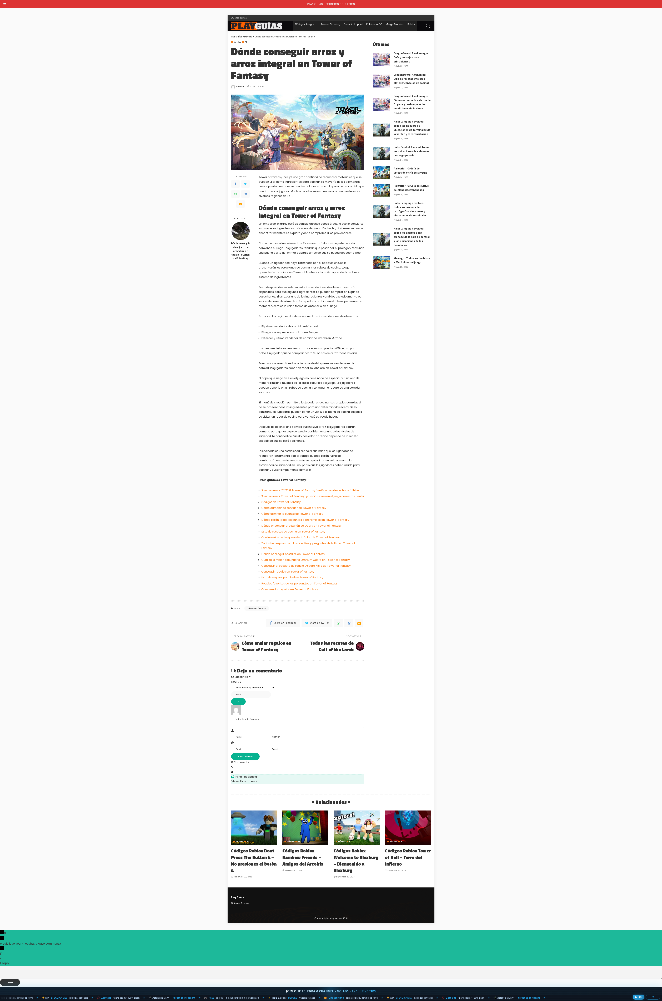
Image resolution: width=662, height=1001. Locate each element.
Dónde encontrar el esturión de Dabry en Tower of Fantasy (301, 526)
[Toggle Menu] (4, 4)
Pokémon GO (374, 24)
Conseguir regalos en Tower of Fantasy (287, 572)
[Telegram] (245, 194)
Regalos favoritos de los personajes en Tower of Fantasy (299, 583)
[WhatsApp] (235, 194)
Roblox (411, 24)
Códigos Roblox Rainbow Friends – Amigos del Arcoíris (302, 857)
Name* (276, 737)
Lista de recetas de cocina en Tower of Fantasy (293, 532)
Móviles (237, 42)
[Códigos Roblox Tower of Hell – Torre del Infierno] (408, 827)
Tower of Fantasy (257, 608)
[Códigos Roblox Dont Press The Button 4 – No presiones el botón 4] (254, 827)
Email (275, 749)
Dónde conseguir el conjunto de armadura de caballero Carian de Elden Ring (240, 251)
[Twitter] (245, 184)
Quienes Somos (240, 903)
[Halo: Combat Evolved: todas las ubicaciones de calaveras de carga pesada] (381, 153)
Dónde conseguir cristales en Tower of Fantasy (293, 554)
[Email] (240, 204)
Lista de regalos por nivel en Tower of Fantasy (292, 577)
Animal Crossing (330, 24)
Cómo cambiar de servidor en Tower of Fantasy (293, 508)
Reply (5, 963)
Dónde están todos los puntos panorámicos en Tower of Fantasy (305, 520)
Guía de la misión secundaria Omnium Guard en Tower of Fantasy (305, 560)
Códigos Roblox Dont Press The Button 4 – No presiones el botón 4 (254, 860)
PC (246, 42)
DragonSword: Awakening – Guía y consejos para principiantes (411, 57)
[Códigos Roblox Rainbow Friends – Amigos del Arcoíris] (305, 827)
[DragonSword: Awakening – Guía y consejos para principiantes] (381, 59)
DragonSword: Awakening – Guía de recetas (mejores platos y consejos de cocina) (411, 78)
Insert (10, 982)
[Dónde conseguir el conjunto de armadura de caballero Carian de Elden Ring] (241, 231)
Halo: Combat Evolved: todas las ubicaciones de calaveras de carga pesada (411, 151)
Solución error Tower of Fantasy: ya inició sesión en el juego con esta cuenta (312, 496)
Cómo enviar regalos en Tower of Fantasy (289, 589)
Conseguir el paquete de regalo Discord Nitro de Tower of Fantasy (306, 566)
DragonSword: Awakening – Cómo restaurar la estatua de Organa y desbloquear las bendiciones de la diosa (412, 102)
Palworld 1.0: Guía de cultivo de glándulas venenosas (411, 188)
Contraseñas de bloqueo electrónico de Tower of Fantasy (300, 537)
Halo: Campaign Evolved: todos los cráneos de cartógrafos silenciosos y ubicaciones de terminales (410, 209)
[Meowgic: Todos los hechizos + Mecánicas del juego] (381, 262)
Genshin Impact (353, 24)
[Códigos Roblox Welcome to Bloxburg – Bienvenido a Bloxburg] (357, 827)
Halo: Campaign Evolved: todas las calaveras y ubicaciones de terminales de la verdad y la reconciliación (412, 127)
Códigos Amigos (304, 24)
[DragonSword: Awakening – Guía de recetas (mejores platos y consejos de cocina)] (381, 81)
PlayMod (240, 86)
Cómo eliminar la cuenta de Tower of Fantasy (292, 514)
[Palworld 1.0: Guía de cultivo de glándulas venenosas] (381, 190)
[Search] (428, 26)
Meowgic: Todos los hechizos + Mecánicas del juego (412, 260)
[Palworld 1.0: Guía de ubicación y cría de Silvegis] (381, 172)
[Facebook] (235, 184)
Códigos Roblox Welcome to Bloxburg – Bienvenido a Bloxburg (356, 860)
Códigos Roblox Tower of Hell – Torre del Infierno (408, 857)
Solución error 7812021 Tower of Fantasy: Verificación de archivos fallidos (310, 490)
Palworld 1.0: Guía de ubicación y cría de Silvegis (410, 170)
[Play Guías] (256, 26)
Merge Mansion (395, 24)
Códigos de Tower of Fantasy (281, 502)
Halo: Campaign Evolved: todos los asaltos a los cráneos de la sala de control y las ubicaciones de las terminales (412, 236)
